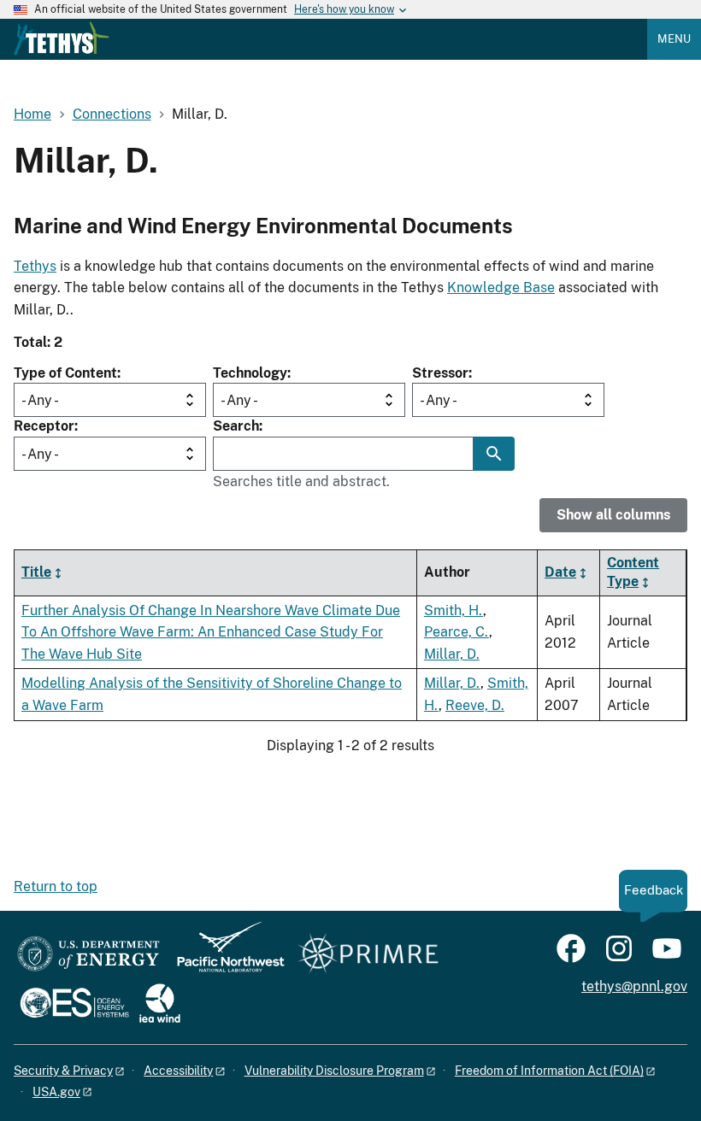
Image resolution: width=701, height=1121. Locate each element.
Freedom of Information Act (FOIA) (549, 1070)
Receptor (44, 426)
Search (236, 426)
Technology (250, 373)
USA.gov (56, 1092)
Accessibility (178, 1070)
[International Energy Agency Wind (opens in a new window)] (160, 1004)
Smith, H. (453, 610)
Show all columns (613, 515)
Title (36, 572)
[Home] (61, 38)
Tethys (35, 266)
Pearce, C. (456, 632)
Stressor (440, 373)
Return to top (55, 886)
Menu (674, 38)
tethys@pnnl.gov (634, 986)
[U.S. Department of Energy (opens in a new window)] (88, 954)
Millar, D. (452, 654)
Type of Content (65, 373)
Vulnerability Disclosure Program (334, 1070)
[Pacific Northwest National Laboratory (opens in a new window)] (224, 955)
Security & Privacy (63, 1070)
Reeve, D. (474, 705)
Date (560, 572)
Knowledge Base (501, 287)
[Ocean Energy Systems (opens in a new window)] (76, 1004)
